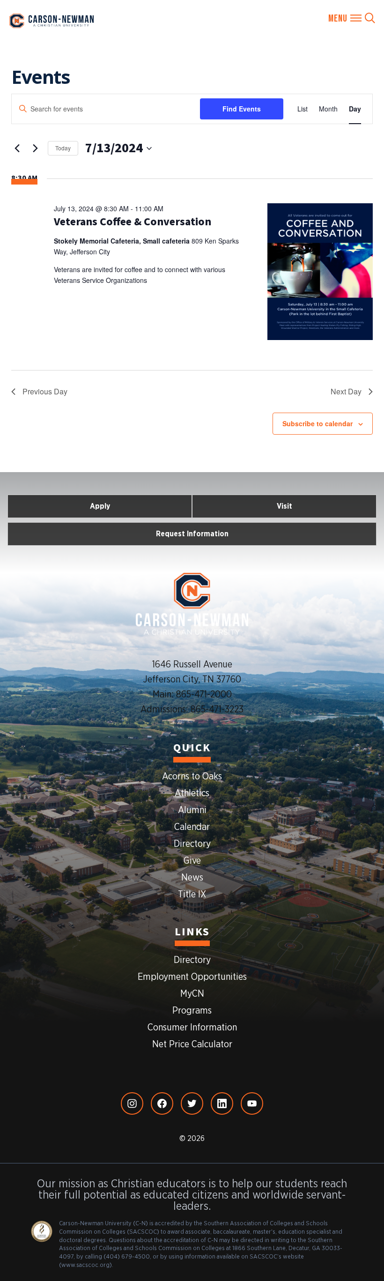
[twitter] (192, 1103)
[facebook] (162, 1103)
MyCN (192, 994)
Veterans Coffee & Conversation (132, 222)
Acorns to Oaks (192, 776)
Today (63, 148)
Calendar (192, 827)
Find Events (241, 108)
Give (192, 861)
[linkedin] (222, 1103)
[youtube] (252, 1103)
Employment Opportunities (192, 977)
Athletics (192, 793)
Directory (192, 844)
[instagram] (132, 1103)
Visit (284, 506)
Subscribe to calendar (317, 423)
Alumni (192, 810)
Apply (100, 506)
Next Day (346, 391)
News (192, 877)
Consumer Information (192, 1027)
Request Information (192, 534)
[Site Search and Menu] (351, 18)
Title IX (192, 894)
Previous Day (44, 391)
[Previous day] (16, 148)
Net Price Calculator (192, 1044)
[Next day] (35, 148)
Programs (192, 1010)
